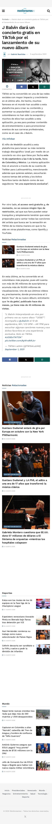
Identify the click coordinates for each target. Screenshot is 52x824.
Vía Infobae (8, 138)
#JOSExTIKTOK (13, 337)
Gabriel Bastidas (18, 54)
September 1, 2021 (14, 349)
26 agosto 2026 (24, 255)
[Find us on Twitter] (25, 816)
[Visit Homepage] (26, 11)
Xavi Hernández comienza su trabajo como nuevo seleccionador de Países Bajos (17, 634)
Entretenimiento (12, 422)
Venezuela (31, 790)
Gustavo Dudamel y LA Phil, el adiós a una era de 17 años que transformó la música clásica (31, 262)
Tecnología (42, 794)
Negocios (6, 794)
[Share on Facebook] (21, 87)
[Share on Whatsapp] (44, 87)
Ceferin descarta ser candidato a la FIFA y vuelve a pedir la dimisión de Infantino (18, 648)
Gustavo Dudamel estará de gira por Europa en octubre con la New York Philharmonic (33, 249)
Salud (32, 794)
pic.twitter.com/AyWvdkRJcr (20, 340)
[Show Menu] (3, 11)
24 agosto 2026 (24, 268)
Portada (5, 19)
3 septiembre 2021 (38, 54)
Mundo (42, 790)
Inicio (7, 790)
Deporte (25, 797)
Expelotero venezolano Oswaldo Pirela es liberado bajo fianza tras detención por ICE (18, 619)
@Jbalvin (24, 321)
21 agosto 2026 (9, 546)
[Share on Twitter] (33, 87)
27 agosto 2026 (9, 609)
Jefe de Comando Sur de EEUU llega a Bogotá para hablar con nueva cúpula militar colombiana (18, 765)
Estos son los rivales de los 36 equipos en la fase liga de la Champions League (17, 603)
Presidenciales (18, 790)
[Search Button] (48, 11)
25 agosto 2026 (9, 640)
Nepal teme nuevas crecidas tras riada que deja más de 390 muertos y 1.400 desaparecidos (18, 714)
